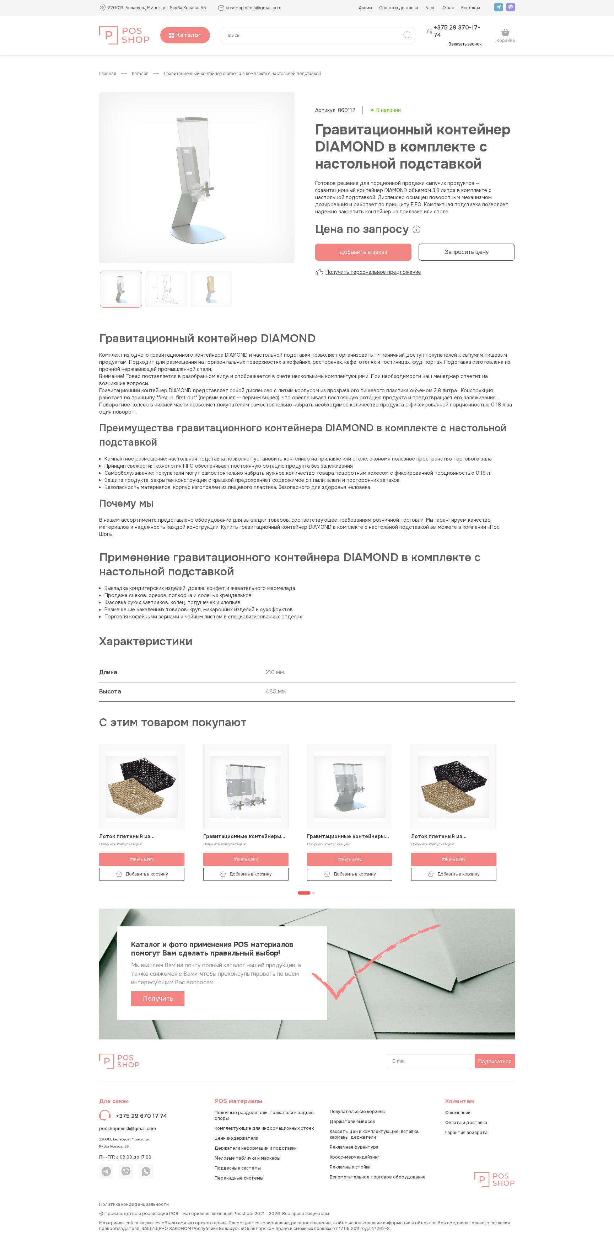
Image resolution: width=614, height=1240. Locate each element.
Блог (430, 7)
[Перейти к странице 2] (313, 893)
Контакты (470, 7)
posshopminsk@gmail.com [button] (253, 8)
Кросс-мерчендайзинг (354, 1157)
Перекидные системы (239, 1178)
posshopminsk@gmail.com (127, 1129)
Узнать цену (142, 859)
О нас (448, 7)
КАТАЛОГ (140, 73)
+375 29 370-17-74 (457, 31)
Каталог (188, 35)
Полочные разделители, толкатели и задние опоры (264, 1115)
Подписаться (494, 1061)
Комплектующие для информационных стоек (264, 1128)
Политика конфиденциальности (134, 1204)
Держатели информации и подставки (256, 1148)
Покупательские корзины (358, 1111)
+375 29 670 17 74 (141, 1116)
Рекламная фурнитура (354, 1147)
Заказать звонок (464, 44)
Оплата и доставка (398, 7)
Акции (365, 7)
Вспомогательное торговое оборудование (378, 1177)
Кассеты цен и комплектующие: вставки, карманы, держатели (374, 1134)
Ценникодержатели (236, 1138)
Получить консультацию (120, 844)
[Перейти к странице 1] (304, 893)
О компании (457, 1113)
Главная (107, 73)
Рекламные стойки (350, 1167)
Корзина (505, 40)
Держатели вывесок (352, 1121)
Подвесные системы (238, 1168)
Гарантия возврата (466, 1132)
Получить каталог (158, 1000)
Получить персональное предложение (373, 272)
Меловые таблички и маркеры (247, 1158)
